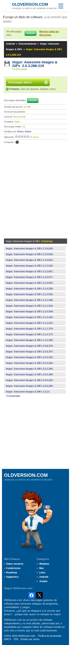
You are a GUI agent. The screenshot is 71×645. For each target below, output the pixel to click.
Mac (41, 568)
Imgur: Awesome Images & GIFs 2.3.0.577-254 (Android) (29, 279)
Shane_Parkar (24, 131)
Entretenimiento (27, 43)
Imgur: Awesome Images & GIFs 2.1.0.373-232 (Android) (29, 336)
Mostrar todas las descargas (49, 33)
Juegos (43, 581)
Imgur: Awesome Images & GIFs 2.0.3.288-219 (34, 64)
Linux (42, 572)
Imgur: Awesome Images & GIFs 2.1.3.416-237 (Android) (29, 319)
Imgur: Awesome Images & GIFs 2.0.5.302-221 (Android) (29, 359)
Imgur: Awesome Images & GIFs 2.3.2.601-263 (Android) (29, 273)
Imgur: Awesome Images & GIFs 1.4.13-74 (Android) (28, 393)
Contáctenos (13, 568)
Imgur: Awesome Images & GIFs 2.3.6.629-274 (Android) (29, 250)
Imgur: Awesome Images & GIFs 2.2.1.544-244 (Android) (29, 308)
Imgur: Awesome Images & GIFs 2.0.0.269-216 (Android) (29, 376)
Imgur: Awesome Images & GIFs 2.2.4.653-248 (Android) (29, 285)
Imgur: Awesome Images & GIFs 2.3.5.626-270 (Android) (29, 256)
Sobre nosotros (14, 563)
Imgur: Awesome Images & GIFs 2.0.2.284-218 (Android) (29, 371)
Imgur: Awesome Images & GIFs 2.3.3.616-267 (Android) (29, 267)
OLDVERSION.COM (30, 4)
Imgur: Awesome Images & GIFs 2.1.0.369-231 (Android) (29, 342)
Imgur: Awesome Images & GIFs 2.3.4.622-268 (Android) (29, 262)
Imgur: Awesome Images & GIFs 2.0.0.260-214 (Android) (29, 388)
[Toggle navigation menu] (60, 6)
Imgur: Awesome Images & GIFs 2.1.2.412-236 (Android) (29, 325)
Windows (44, 563)
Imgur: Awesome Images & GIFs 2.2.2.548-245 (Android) (29, 302)
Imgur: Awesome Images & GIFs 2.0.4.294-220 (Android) (29, 365)
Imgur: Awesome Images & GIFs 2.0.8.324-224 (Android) (29, 348)
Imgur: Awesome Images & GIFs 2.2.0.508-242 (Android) (29, 313)
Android (10, 43)
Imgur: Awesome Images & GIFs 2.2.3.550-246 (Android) (29, 296)
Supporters (12, 577)
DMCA (7, 639)
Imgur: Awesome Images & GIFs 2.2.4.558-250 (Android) (29, 290)
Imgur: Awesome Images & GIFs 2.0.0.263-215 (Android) (29, 382)
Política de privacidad (49, 636)
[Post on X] (17, 142)
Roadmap (11, 572)
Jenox (36, 639)
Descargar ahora (19, 82)
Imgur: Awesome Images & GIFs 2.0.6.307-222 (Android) (29, 353)
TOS (15, 639)
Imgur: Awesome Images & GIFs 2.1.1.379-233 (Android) (29, 330)
